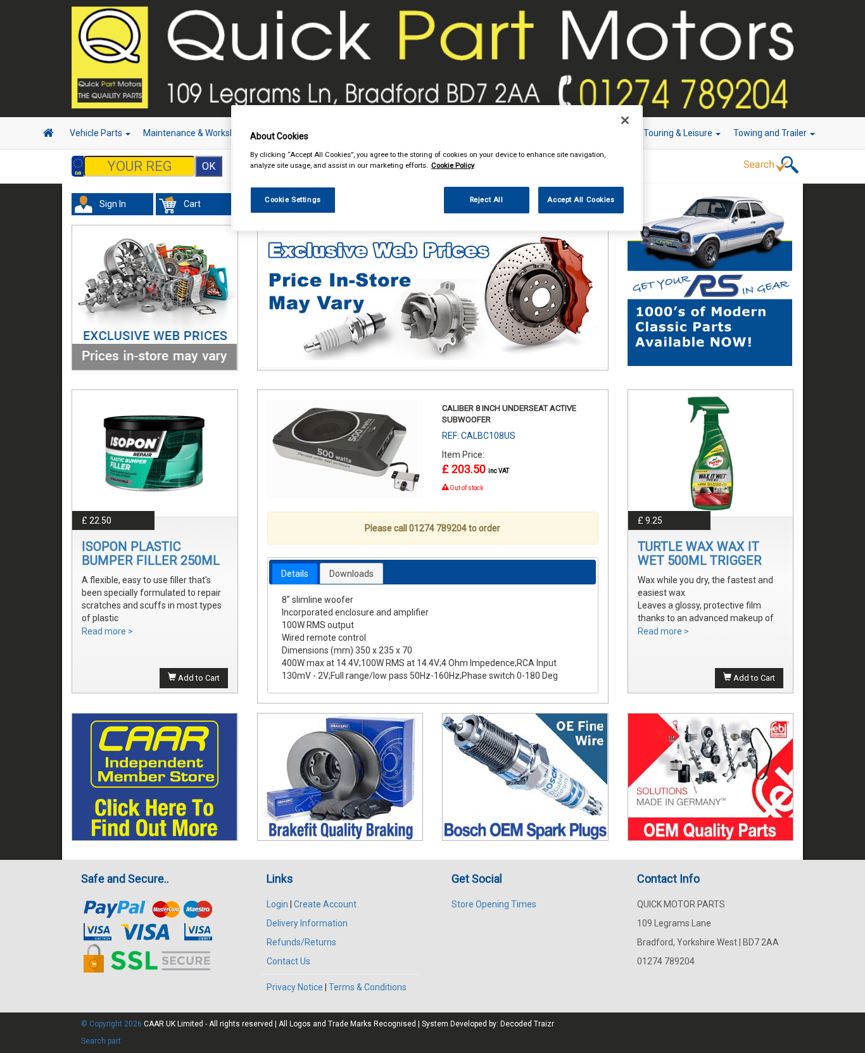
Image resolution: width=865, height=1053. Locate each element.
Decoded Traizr (527, 1023)
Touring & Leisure (678, 133)
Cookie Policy (452, 165)
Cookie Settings (293, 199)
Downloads (351, 574)
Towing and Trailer (771, 133)
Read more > (107, 631)
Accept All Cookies (580, 199)
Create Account (325, 904)
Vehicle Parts (97, 133)
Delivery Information (307, 923)
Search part (101, 1041)
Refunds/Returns (301, 942)
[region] (437, 168)
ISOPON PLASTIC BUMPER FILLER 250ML (151, 553)
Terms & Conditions (368, 987)
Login (277, 904)
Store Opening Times (493, 904)
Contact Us (288, 961)
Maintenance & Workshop (195, 133)
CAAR (154, 1023)
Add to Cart (198, 678)
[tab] (295, 573)
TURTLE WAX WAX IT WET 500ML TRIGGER (700, 553)
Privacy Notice (295, 987)
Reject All (486, 199)
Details (294, 574)
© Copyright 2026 (112, 1023)
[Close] (625, 120)
